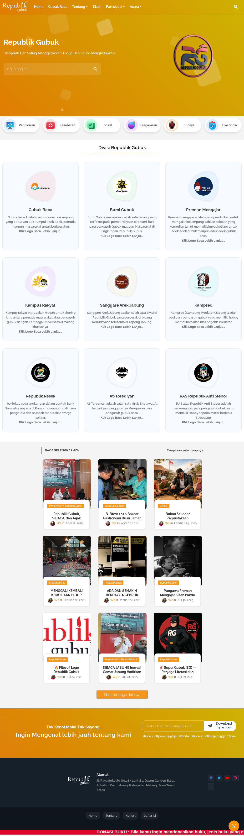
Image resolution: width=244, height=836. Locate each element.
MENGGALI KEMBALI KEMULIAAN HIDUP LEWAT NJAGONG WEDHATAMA (67, 597)
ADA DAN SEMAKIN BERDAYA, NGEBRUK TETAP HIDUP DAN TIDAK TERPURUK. (122, 597)
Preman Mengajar (203, 209)
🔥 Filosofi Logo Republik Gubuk (66, 670)
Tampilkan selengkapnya (185, 450)
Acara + (135, 7)
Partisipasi (114, 7)
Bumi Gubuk (122, 209)
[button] (236, 6)
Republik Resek (40, 396)
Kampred (203, 305)
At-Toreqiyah (122, 396)
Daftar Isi (150, 815)
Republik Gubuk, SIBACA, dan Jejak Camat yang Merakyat (66, 518)
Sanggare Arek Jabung (122, 305)
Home (38, 7)
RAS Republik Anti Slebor (203, 396)
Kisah (97, 7)
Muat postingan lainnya (122, 695)
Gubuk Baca (57, 7)
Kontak (131, 815)
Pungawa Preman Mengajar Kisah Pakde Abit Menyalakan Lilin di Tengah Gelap (177, 597)
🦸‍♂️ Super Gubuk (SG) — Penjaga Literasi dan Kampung (177, 672)
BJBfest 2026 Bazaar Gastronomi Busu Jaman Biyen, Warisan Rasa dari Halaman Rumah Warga (122, 520)
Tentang (78, 7)
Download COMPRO (224, 725)
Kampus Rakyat (40, 305)
